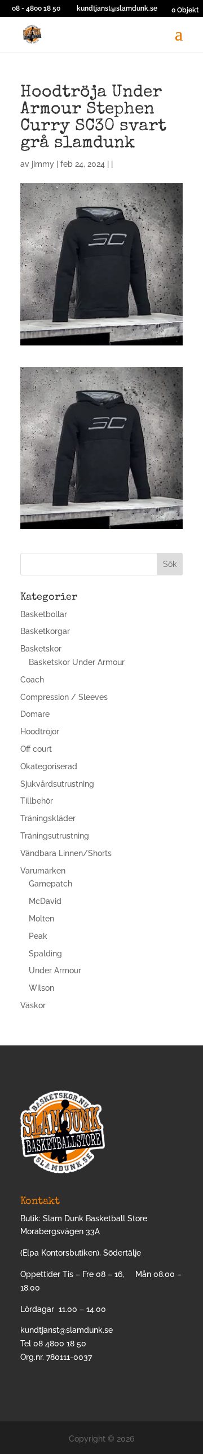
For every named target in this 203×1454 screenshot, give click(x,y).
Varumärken (42, 870)
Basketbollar (43, 614)
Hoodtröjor (39, 731)
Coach (32, 679)
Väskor (33, 1005)
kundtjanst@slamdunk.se (66, 1330)
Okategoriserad (48, 766)
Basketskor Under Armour (77, 662)
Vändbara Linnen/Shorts (66, 853)
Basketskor (40, 648)
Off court (36, 748)
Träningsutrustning (54, 835)
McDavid (45, 901)
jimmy (43, 164)
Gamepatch (50, 883)
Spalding (45, 953)
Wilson (41, 987)
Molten (41, 918)
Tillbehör (36, 800)
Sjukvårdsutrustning (57, 783)
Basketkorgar (45, 631)
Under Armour (55, 970)
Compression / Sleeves (64, 697)
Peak (38, 936)
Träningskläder (48, 818)
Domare (35, 714)
